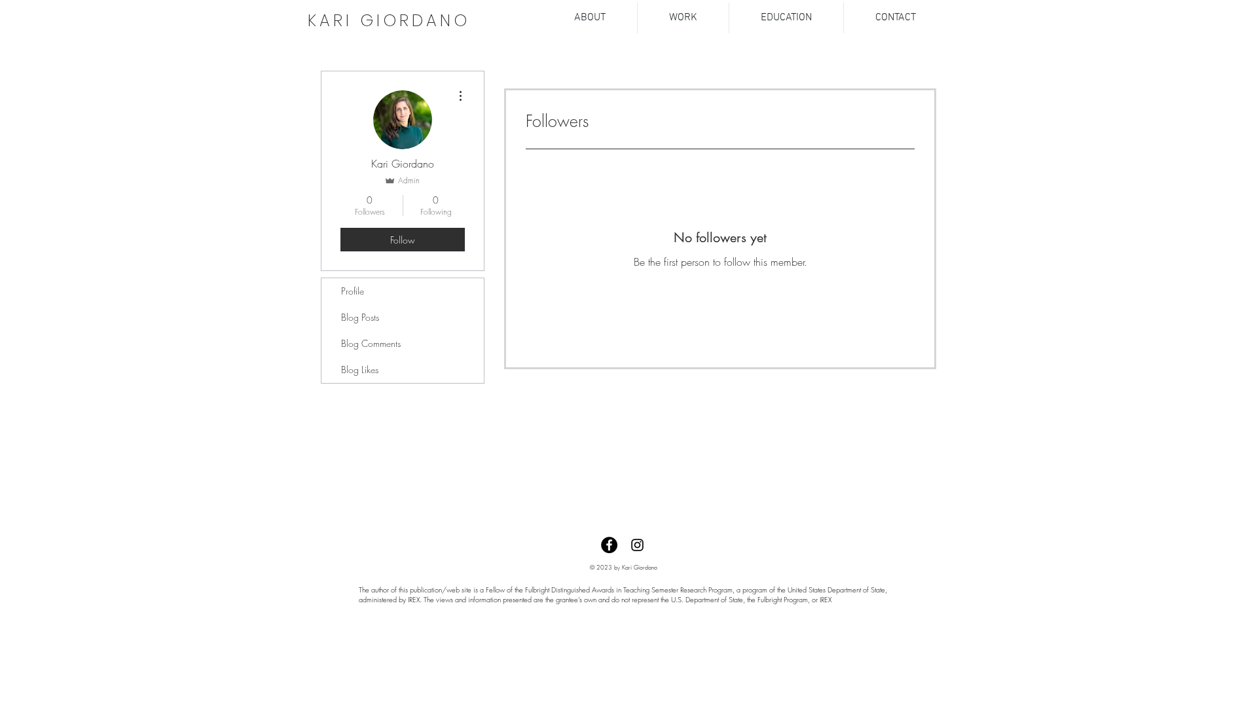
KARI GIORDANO (389, 20)
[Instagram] (637, 545)
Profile (352, 291)
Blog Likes (359, 369)
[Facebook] (609, 545)
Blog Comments (371, 343)
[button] (683, 18)
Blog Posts (360, 317)
